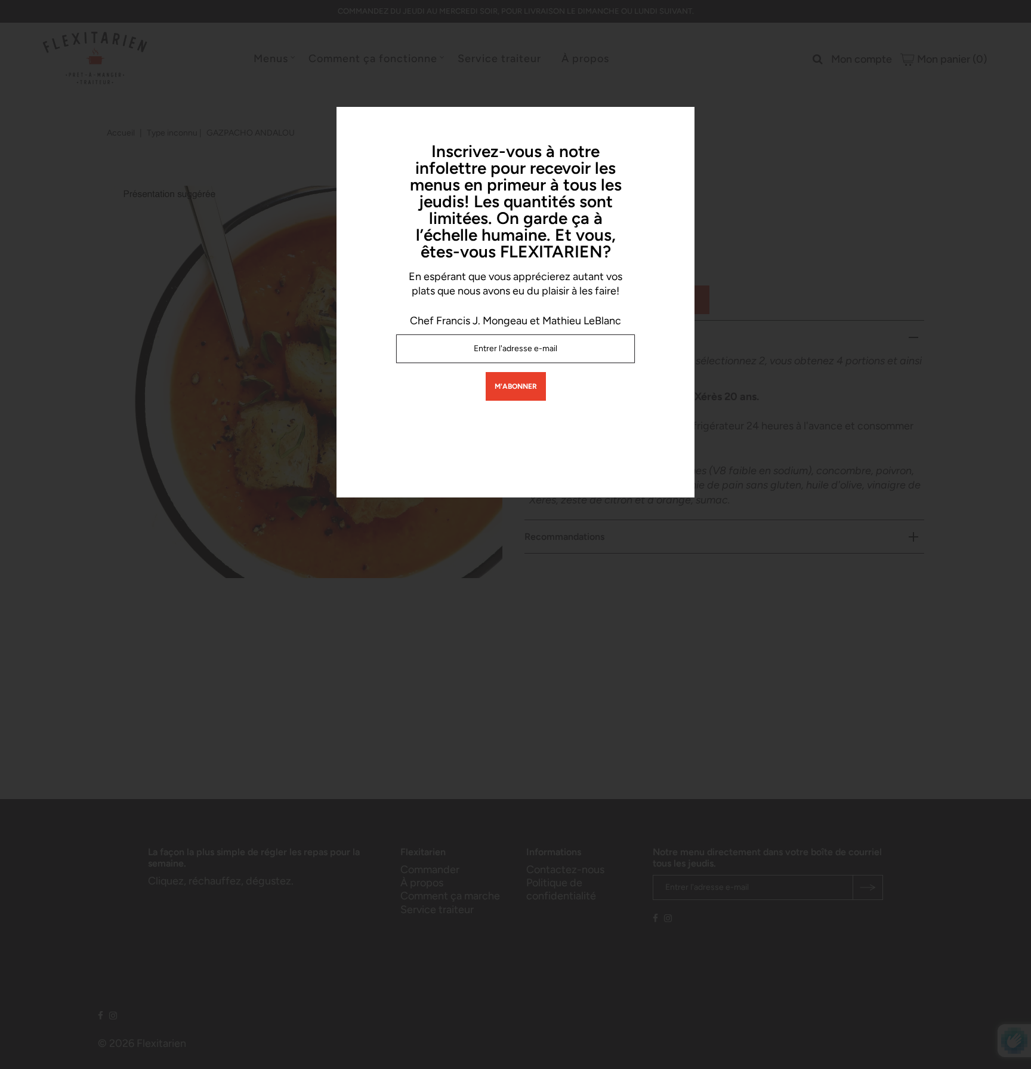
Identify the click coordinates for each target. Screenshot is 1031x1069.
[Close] (681, 120)
